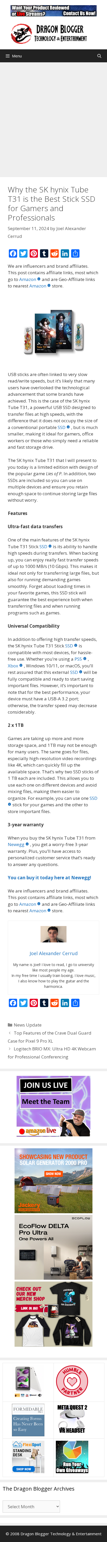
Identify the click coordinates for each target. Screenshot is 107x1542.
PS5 (78, 659)
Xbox (13, 666)
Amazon (27, 279)
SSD (61, 427)
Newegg (16, 844)
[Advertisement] (53, 118)
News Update (28, 1025)
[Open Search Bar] (99, 55)
